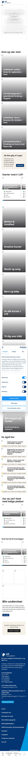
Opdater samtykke (14, 630)
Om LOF (3, 742)
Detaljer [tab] (14, 351)
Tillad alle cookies (14, 398)
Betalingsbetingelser (7, 723)
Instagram (4, 734)
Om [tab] (23, 351)
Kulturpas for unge (7, 716)
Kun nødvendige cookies (14, 408)
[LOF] (9, 2)
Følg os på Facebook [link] (7, 702)
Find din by (16, 754)
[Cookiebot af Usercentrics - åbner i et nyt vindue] (20, 347)
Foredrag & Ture (9, 754)
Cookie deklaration (14, 750)
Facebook (4, 731)
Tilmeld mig (20, 165)
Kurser (3, 754)
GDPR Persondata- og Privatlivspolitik (12, 727)
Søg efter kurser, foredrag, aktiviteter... (14, 32)
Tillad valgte (14, 403)
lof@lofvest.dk (8, 682)
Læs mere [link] (5, 615)
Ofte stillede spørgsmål (8, 720)
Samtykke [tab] (5, 351)
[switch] (24, 382)
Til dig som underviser (8, 738)
